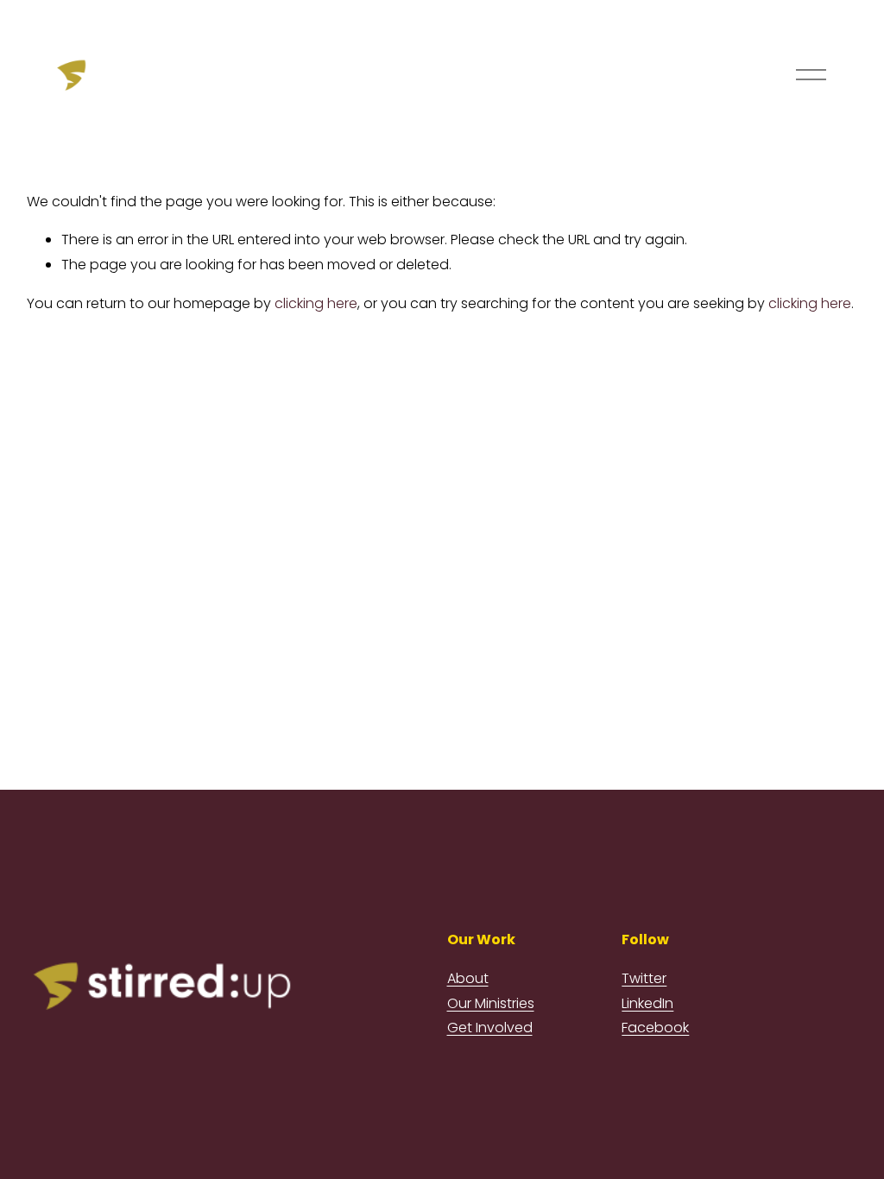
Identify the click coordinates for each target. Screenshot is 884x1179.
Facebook (655, 1027)
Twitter (644, 978)
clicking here (316, 303)
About (468, 978)
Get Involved (490, 1027)
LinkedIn (647, 1003)
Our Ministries (490, 1003)
